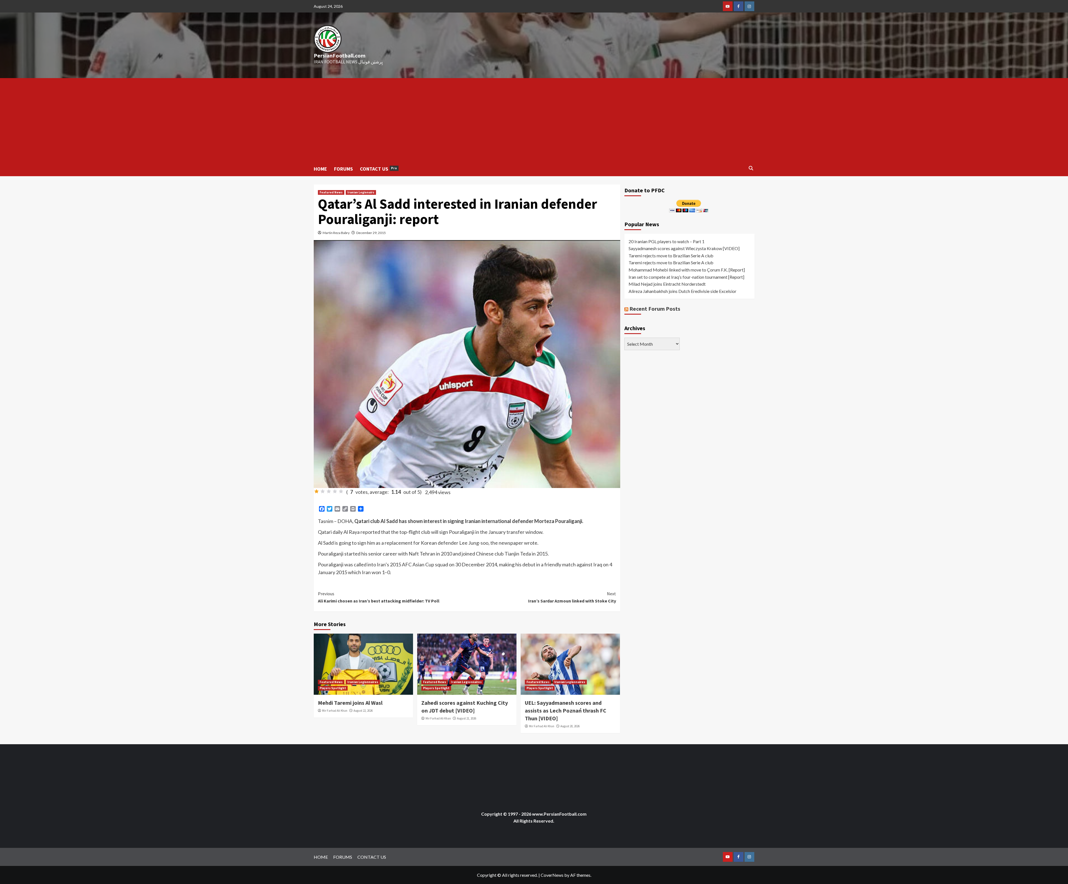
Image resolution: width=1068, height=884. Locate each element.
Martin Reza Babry (336, 233)
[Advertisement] (534, 120)
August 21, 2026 (466, 718)
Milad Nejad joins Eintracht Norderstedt (667, 284)
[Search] (751, 168)
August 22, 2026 (363, 711)
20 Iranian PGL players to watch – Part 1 (666, 241)
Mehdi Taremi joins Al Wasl (350, 702)
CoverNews (552, 875)
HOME (320, 169)
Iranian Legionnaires (362, 682)
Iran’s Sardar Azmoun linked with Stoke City (572, 597)
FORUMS (343, 169)
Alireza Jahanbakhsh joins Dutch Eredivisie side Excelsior (682, 290)
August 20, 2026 (570, 726)
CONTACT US (378, 169)
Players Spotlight (333, 688)
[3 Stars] (329, 491)
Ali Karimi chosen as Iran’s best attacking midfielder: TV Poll (378, 597)
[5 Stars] (341, 491)
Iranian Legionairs (360, 192)
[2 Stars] (322, 491)
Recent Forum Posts (654, 308)
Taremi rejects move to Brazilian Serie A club (671, 255)
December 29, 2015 (371, 233)
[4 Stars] (335, 491)
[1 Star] (316, 491)
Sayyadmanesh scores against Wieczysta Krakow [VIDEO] (684, 248)
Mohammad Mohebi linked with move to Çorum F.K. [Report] (687, 269)
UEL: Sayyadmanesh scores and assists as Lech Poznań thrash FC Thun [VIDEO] (565, 710)
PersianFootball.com (339, 55)
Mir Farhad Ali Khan (334, 711)
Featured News (331, 192)
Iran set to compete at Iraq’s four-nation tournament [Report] (686, 276)
